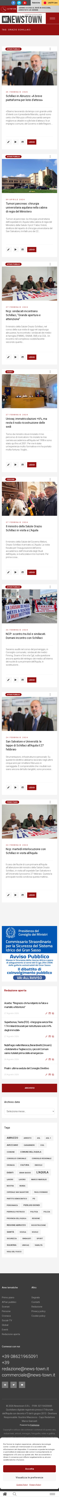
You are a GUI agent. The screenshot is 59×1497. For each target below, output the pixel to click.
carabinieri (29, 1145)
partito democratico (17, 1199)
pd (34, 1199)
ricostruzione (38, 1225)
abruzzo (12, 1137)
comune (11, 1152)
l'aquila (42, 1172)
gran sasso (25, 1173)
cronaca (11, 1165)
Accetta (29, 1468)
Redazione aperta (11, 1334)
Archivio (29, 1088)
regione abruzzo (16, 1225)
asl (38, 1138)
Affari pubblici (13, 49)
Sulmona (11, 1245)
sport (40, 1239)
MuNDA (22, 1186)
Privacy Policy (35, 1485)
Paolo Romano (41, 1192)
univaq (25, 1245)
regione (36, 1218)
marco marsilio (39, 1179)
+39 (5, 1363)
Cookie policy (38, 1315)
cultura (24, 1165)
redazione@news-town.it (25, 1369)
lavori (10, 1179)
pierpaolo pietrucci (16, 1212)
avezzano (12, 1145)
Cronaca (6, 1315)
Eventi (10, 372)
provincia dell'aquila (16, 1218)
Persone (10, 479)
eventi (10, 1172)
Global (5, 1325)
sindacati (26, 1239)
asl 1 (48, 1138)
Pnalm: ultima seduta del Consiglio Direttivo (26, 1049)
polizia (47, 1212)
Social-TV (7, 1320)
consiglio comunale (16, 1158)
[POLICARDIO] (29, 954)
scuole (35, 1232)
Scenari (6, 1306)
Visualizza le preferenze (29, 1477)
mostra (10, 1186)
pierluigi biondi (31, 1205)
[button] (50, 48)
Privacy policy (38, 1311)
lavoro (22, 1180)
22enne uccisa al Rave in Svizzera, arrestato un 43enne (35, 9)
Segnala (35, 1297)
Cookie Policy (22, 1485)
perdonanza (12, 1205)
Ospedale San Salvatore (18, 1192)
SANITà (10, 1232)
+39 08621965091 (20, 1356)
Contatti (35, 1302)
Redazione (36, 1306)
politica (34, 1212)
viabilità (38, 1245)
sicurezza (12, 1239)
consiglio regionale (41, 1158)
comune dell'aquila (30, 1152)
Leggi (32, 142)
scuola (23, 1232)
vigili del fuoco (14, 1252)
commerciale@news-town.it (28, 1375)
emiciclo (38, 1165)
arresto (27, 1138)
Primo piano (12, 802)
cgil (42, 1145)
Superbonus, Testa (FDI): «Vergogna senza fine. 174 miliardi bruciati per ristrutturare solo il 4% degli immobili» (28, 1007)
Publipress (34, 1425)
